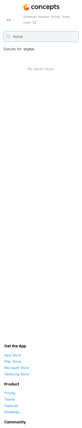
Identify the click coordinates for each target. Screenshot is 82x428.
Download (30, 16)
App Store (12, 355)
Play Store (12, 361)
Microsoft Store (16, 368)
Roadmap (11, 412)
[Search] (34, 22)
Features (43, 16)
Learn (27, 22)
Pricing (55, 16)
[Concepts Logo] (41, 7)
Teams (65, 16)
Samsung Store (16, 374)
